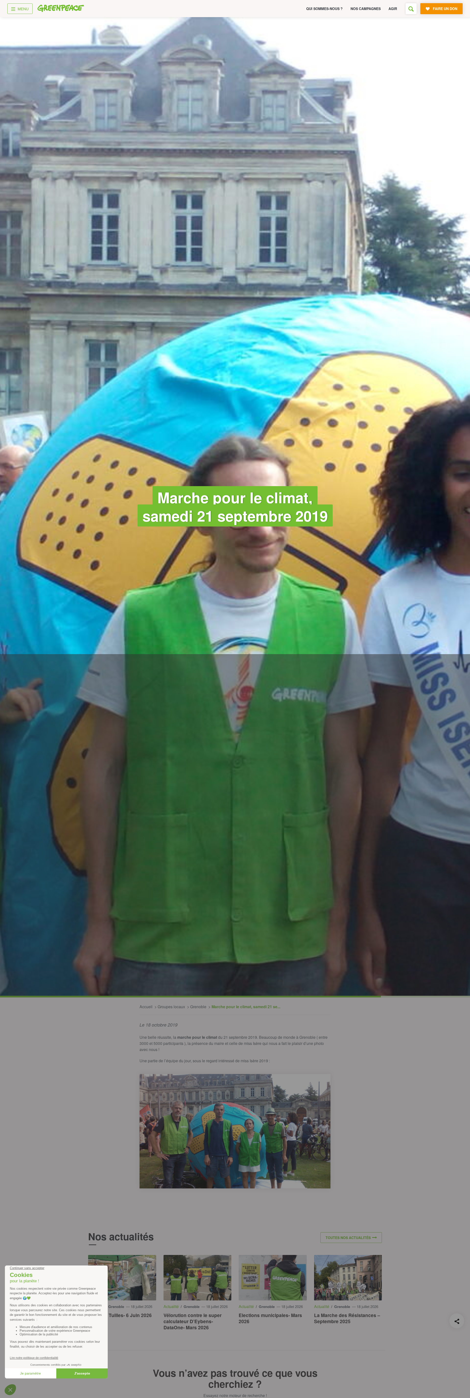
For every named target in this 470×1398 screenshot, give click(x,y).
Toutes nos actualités (348, 1237)
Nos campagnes (366, 8)
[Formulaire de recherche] (411, 8)
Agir (392, 8)
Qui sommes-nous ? (324, 8)
